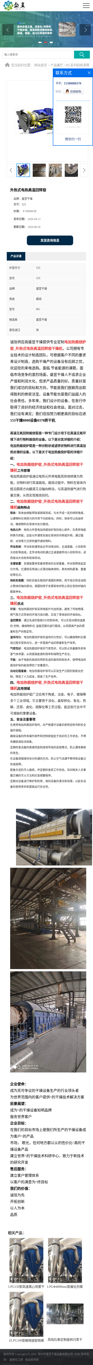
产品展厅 (57, 65)
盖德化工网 (16, 1359)
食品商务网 (32, 1359)
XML (77, 1354)
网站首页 (40, 65)
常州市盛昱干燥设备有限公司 (55, 1354)
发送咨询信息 (49, 240)
